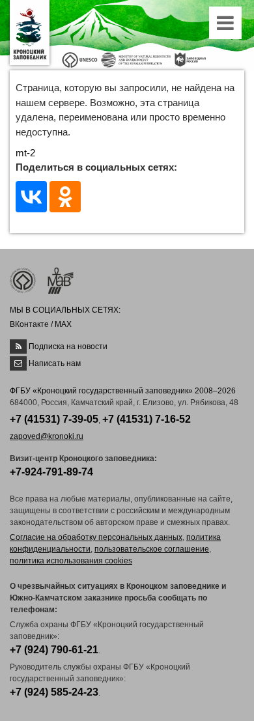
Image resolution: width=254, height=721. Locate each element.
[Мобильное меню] (226, 26)
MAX (63, 324)
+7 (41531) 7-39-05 (54, 419)
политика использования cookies (71, 560)
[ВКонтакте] (31, 196)
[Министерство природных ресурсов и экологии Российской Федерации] (136, 58)
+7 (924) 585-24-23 (54, 692)
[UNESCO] (80, 58)
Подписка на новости (68, 346)
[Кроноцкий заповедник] (29, 32)
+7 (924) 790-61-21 (54, 649)
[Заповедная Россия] (190, 58)
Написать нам (55, 363)
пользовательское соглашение (151, 549)
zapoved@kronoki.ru (46, 436)
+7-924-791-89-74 (51, 471)
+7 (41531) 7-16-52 (146, 419)
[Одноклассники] (65, 196)
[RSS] (18, 346)
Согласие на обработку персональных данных (96, 537)
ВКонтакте (29, 324)
